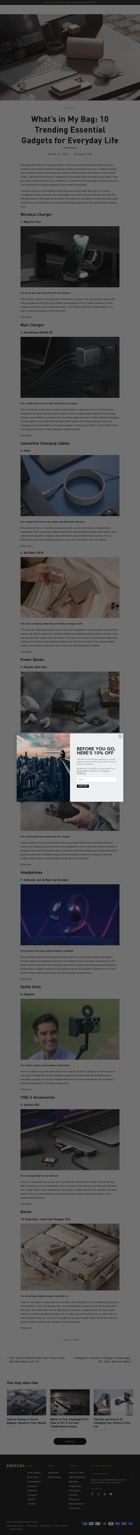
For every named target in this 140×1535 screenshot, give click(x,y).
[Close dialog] (120, 736)
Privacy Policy (82, 771)
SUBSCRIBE (83, 786)
